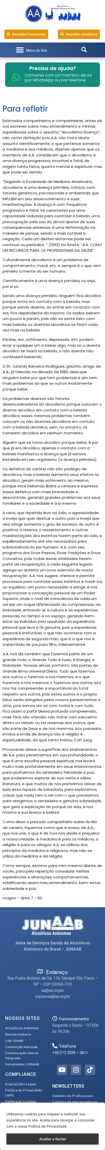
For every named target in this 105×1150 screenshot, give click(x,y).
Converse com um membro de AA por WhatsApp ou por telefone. (58, 77)
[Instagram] (76, 1070)
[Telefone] (54, 1045)
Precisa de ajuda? (52, 68)
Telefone (67, 1046)
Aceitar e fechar (52, 1139)
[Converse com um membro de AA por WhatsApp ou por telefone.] (15, 77)
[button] (31, 50)
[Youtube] (62, 1070)
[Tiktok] (90, 1070)
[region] (52, 1126)
